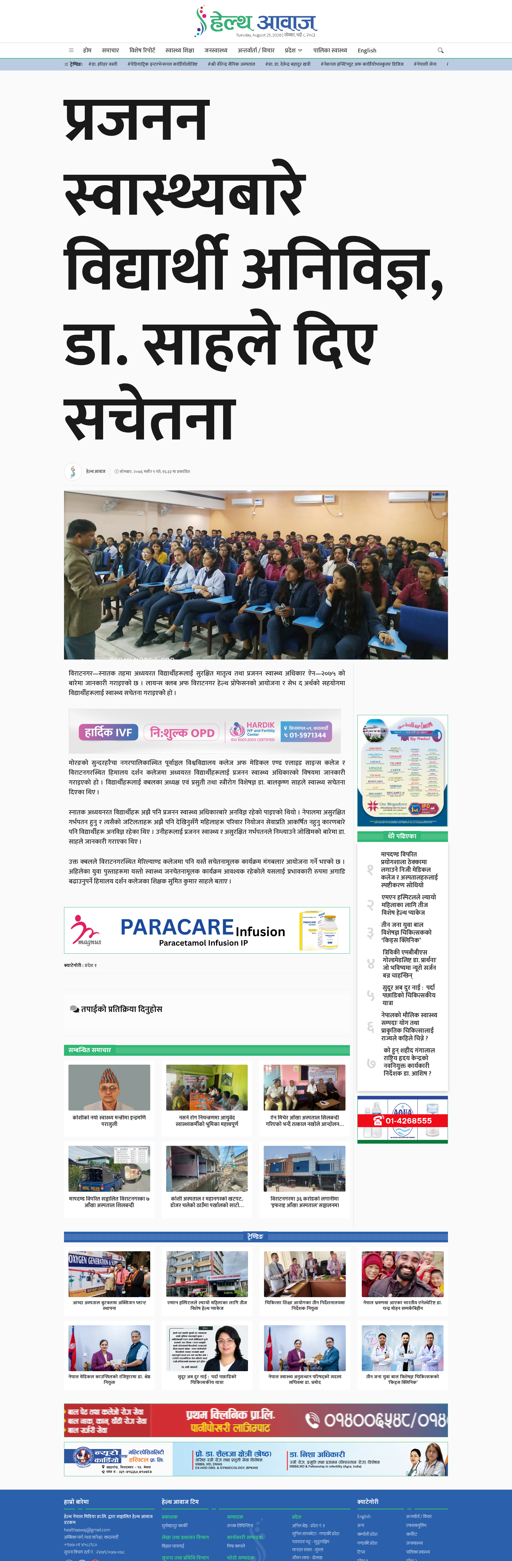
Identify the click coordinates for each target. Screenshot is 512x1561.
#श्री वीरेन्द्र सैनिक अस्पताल (231, 64)
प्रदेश (291, 51)
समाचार (110, 51)
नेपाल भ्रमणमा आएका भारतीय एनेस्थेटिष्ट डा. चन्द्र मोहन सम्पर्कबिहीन (402, 1306)
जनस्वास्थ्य (216, 51)
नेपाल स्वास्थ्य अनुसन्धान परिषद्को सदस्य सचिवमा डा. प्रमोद (305, 1380)
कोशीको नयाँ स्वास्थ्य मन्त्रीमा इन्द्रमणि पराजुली (109, 1121)
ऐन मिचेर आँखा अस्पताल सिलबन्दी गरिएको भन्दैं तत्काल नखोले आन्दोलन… (305, 1121)
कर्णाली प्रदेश (367, 1534)
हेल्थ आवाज (95, 471)
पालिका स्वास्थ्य (330, 51)
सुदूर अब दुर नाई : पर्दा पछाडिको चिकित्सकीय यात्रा (409, 995)
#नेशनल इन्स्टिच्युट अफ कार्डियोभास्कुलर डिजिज (362, 64)
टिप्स (361, 1552)
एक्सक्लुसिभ (416, 1526)
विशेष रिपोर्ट (142, 51)
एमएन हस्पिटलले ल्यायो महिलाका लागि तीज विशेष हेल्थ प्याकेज (409, 905)
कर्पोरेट (411, 1534)
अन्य (360, 1526)
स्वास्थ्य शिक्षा (180, 51)
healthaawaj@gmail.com (87, 1530)
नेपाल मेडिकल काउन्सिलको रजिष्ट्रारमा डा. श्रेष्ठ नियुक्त (109, 1380)
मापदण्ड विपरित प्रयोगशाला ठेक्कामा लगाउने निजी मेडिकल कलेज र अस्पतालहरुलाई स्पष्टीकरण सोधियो (409, 870)
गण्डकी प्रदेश (367, 1543)
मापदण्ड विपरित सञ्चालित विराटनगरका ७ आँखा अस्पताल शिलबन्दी (109, 1202)
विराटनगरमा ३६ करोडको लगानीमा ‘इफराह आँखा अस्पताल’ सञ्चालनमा (305, 1202)
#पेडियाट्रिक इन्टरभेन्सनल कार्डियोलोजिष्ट (162, 64)
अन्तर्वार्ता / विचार (256, 51)
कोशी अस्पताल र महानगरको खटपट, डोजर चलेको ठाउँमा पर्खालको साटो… (207, 1202)
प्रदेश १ (91, 966)
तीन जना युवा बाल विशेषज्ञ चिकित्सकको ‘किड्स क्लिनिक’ (406, 932)
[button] (71, 50)
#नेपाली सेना (425, 64)
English (367, 51)
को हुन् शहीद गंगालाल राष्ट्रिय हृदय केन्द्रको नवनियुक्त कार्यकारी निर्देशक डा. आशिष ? (409, 1062)
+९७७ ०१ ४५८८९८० (80, 1545)
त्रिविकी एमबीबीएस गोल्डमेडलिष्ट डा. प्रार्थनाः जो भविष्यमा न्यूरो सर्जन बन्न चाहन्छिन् (409, 964)
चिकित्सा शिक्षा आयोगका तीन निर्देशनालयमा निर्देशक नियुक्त (305, 1306)
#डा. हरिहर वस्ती (102, 64)
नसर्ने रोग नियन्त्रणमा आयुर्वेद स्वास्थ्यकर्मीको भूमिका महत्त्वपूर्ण (207, 1121)
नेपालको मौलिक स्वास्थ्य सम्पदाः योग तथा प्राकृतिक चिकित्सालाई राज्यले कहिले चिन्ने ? (409, 1027)
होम (87, 51)
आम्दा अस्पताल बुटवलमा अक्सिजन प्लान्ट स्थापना (109, 1306)
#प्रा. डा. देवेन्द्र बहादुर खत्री (288, 64)
